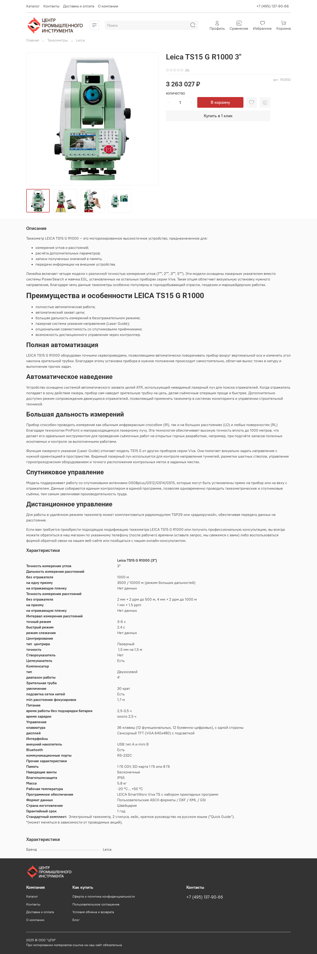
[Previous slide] (33, 118)
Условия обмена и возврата (93, 912)
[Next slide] (151, 118)
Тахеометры (57, 40)
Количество (175, 93)
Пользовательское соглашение (96, 904)
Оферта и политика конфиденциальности (103, 896)
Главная (32, 40)
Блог (76, 920)
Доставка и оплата (78, 6)
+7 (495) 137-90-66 (272, 6)
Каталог (33, 6)
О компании (108, 6)
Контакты (51, 6)
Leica (80, 40)
